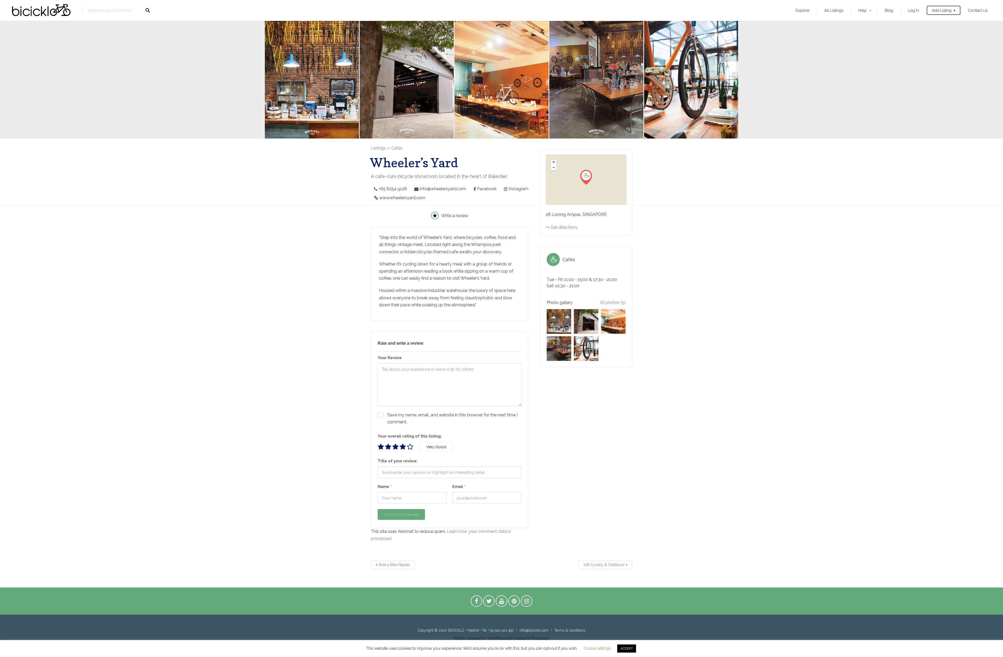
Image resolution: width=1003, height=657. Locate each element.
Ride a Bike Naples (394, 565)
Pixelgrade (540, 638)
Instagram (518, 188)
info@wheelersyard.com (443, 188)
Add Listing (942, 10)
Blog (889, 10)
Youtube (501, 602)
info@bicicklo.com (534, 630)
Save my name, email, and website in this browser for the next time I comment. (452, 418)
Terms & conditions (569, 630)
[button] (589, 177)
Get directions (564, 227)
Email (458, 486)
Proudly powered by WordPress (479, 638)
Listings (378, 148)
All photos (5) (613, 302)
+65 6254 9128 (393, 188)
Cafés (397, 148)
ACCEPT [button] (626, 648)
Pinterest (514, 602)
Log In (913, 10)
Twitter (489, 602)
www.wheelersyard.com (402, 197)
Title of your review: (397, 461)
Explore (802, 10)
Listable (519, 638)
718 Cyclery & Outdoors (603, 565)
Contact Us (978, 10)
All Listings (833, 10)
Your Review (390, 357)
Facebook (487, 188)
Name (385, 486)
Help (862, 10)
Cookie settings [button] (597, 648)
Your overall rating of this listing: (410, 436)
